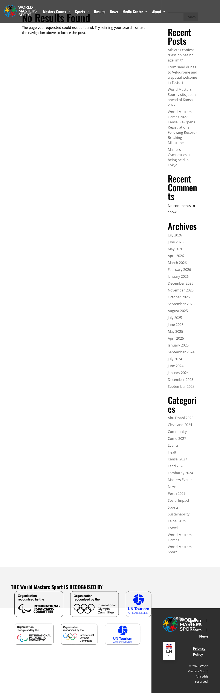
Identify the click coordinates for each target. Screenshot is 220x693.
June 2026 (175, 242)
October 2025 (179, 297)
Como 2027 (177, 438)
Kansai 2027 (177, 459)
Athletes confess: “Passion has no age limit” (181, 55)
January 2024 (178, 372)
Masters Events (180, 479)
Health (173, 452)
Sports (80, 11)
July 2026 (175, 235)
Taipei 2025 (177, 521)
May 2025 (175, 331)
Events (173, 445)
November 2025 (181, 290)
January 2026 (178, 276)
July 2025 (175, 317)
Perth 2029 (176, 493)
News (114, 11)
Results (99, 11)
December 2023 (180, 379)
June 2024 (175, 365)
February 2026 (179, 269)
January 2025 (178, 345)
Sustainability (178, 514)
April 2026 (176, 255)
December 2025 (180, 283)
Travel (173, 528)
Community (177, 431)
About (156, 11)
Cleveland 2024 (180, 424)
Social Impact (178, 500)
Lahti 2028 (176, 466)
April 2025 (176, 338)
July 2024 (175, 359)
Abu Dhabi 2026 (180, 417)
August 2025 (178, 310)
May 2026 (175, 249)
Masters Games (54, 11)
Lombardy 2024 (180, 473)
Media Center (132, 11)
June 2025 (175, 324)
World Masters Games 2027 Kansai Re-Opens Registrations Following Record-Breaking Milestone (182, 127)
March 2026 (177, 262)
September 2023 (181, 386)
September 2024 (181, 352)
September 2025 (181, 304)
